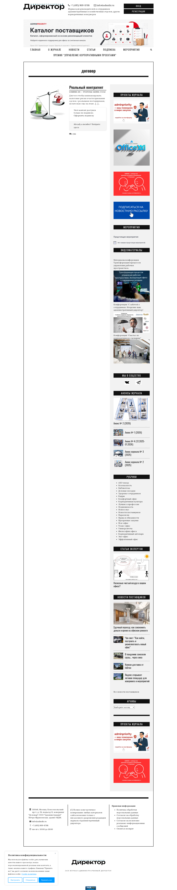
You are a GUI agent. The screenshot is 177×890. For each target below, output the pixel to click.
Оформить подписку (84, 115)
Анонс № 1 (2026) (133, 432)
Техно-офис (124, 526)
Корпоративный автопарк (131, 534)
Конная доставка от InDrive (134, 666)
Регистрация (138, 11)
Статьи (91, 49)
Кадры (121, 496)
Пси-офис (123, 523)
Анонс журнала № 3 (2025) (134, 453)
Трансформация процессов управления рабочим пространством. (127, 265)
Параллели (123, 515)
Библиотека (124, 488)
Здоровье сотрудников (129, 493)
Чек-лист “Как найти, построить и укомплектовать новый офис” (135, 642)
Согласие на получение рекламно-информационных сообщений (131, 823)
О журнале (54, 49)
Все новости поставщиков (126, 692)
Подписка (109, 49)
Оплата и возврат (125, 828)
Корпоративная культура (130, 501)
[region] (31, 868)
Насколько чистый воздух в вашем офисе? (130, 584)
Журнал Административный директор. (91, 871)
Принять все (46, 880)
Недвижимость (125, 507)
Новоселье (123, 509)
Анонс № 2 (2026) (122, 423)
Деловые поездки (126, 491)
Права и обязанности (128, 518)
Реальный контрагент (86, 87)
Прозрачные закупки (91, 92)
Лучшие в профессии (128, 504)
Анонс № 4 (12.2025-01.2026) (135, 443)
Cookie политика (29, 874)
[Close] (55, 853)
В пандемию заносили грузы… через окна (135, 656)
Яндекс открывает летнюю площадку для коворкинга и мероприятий (137, 678)
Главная (35, 49)
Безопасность (125, 485)
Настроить (15, 880)
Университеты (125, 528)
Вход (138, 6)
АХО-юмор (123, 483)
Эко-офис (123, 536)
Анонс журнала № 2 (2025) (134, 463)
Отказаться (30, 880)
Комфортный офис (127, 499)
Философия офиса (127, 531)
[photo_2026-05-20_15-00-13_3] (88, 33)
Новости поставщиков (129, 512)
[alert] (132, 242)
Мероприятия (131, 49)
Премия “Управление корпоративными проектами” (84, 55)
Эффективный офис (128, 539)
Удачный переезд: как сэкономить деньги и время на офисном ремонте (131, 628)
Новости (74, 49)
